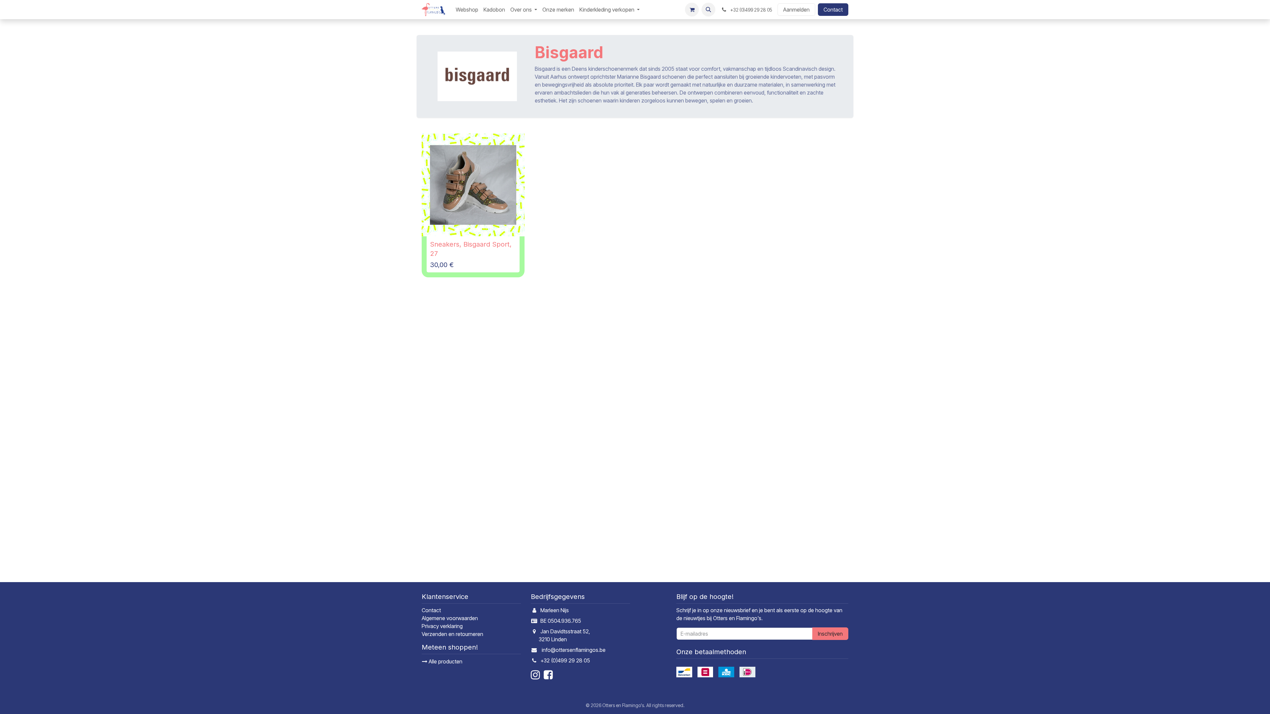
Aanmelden (796, 9)
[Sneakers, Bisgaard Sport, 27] (473, 185)
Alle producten (444, 661)
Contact (833, 9)
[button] (708, 10)
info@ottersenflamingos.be (574, 650)
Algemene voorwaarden (450, 618)
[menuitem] (467, 9)
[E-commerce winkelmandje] (692, 10)
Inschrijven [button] (830, 633)
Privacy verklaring (442, 626)
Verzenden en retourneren (452, 634)
